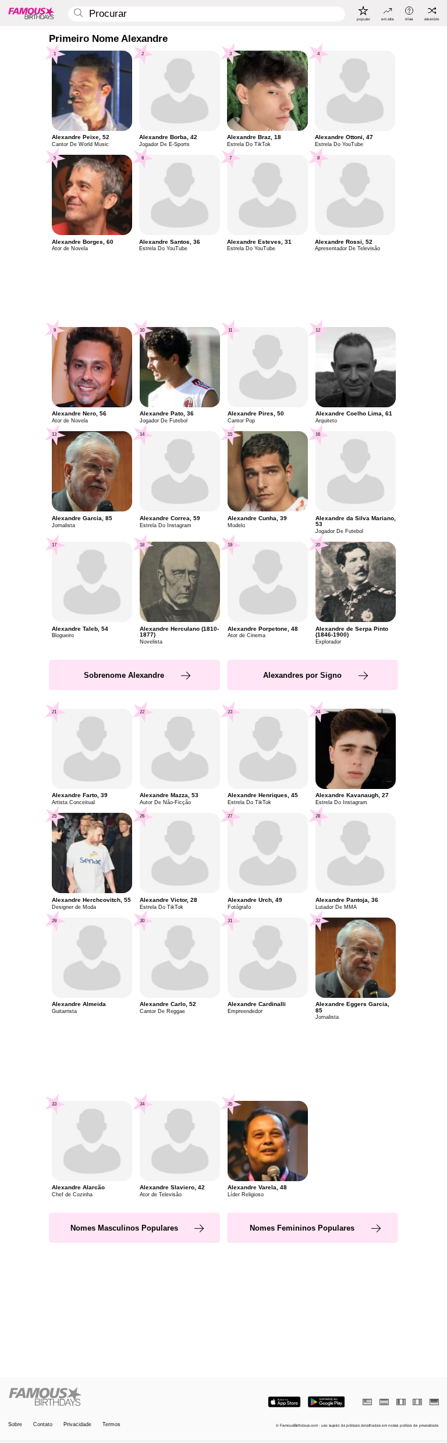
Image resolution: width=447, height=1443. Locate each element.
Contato (42, 1424)
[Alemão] (434, 1402)
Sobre (15, 1424)
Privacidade (77, 1424)
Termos (111, 1424)
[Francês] (401, 1402)
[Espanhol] (384, 1402)
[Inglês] (367, 1402)
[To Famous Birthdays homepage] (31, 13)
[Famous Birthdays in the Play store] (326, 1402)
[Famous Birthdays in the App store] (284, 1402)
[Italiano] (417, 1402)
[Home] (114, 1397)
